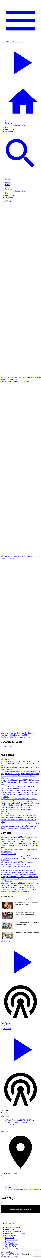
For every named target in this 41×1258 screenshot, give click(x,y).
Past (10, 746)
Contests (8, 123)
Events (7, 127)
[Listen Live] (20, 961)
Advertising (9, 129)
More (2, 1202)
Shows (7, 121)
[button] (20, 905)
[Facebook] (9, 201)
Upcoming (4, 746)
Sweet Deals (9, 131)
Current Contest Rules (18, 125)
